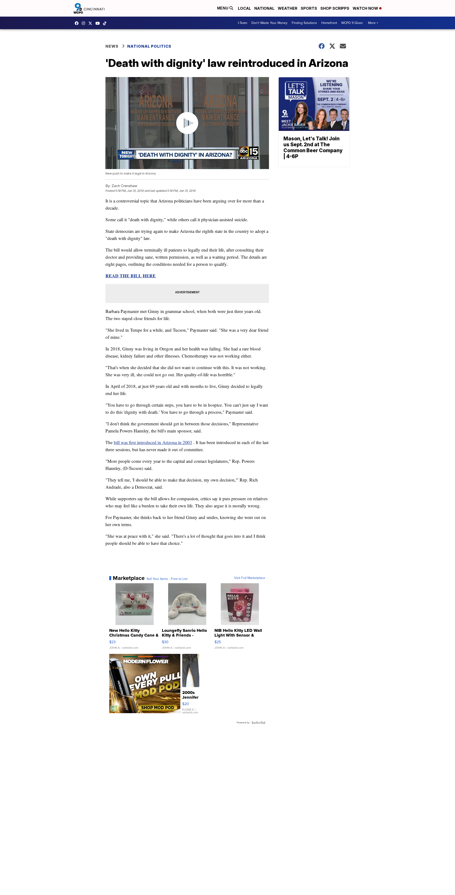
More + (373, 22)
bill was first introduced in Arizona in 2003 (153, 442)
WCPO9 (78, 23)
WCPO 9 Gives (352, 22)
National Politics (149, 46)
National (264, 8)
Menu (223, 8)
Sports (309, 8)
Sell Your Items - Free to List (166, 579)
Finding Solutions (304, 22)
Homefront (329, 22)
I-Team (242, 22)
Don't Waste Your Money (269, 22)
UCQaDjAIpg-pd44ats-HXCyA (99, 23)
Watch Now (366, 8)
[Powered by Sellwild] (258, 722)
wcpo (91, 23)
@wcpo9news (106, 23)
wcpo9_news (84, 23)
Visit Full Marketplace (249, 578)
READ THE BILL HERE (130, 275)
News (111, 46)
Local (244, 8)
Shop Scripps (334, 8)
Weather (287, 8)
